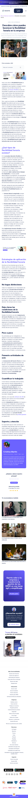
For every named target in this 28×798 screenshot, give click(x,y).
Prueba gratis (18, 10)
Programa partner (14, 707)
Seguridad (14, 711)
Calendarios (14, 740)
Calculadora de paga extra (14, 746)
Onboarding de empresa (14, 677)
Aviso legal (14, 715)
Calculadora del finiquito (14, 748)
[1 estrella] (10, 479)
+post (23, 454)
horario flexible (14, 89)
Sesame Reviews (14, 721)
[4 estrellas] (16, 479)
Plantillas (14, 739)
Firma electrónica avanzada (14, 679)
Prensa (14, 733)
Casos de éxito (14, 703)
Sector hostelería (14, 690)
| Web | (19, 454)
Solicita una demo (14, 763)
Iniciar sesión (15, 6)
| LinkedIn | (16, 454)
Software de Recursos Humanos (14, 696)
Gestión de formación (14, 673)
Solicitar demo (15, 624)
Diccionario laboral (14, 744)
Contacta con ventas (5, 6)
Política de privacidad (14, 713)
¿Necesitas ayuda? (14, 796)
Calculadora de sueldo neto (14, 750)
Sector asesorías (14, 692)
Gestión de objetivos (14, 675)
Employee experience (9, 15)
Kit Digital (14, 729)
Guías (14, 735)
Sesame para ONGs (14, 694)
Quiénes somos (14, 702)
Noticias (14, 742)
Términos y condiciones (14, 719)
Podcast (14, 737)
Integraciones (14, 683)
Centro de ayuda (14, 759)
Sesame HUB (14, 761)
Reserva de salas (14, 681)
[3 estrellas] (14, 479)
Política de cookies (14, 717)
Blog (2, 15)
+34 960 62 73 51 (23, 6)
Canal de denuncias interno (14, 709)
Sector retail (14, 688)
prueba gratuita (21, 414)
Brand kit (14, 731)
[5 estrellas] (18, 479)
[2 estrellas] (12, 479)
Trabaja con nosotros (14, 705)
